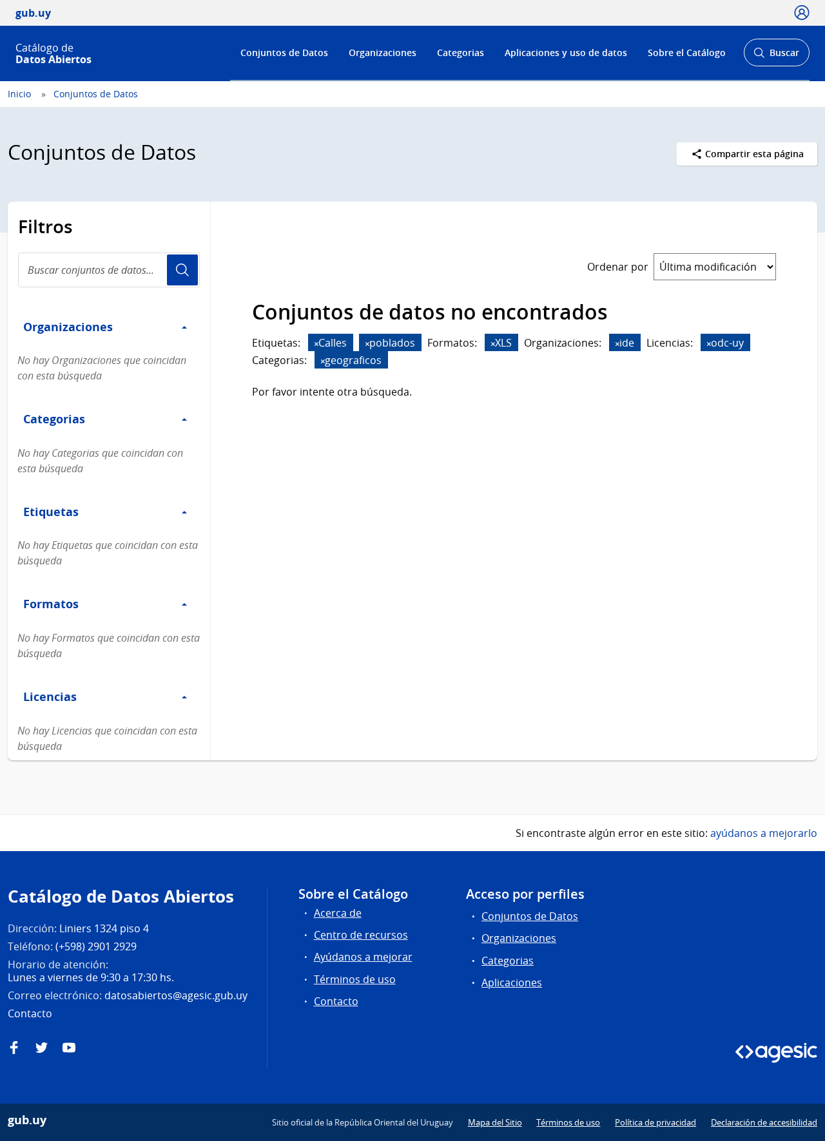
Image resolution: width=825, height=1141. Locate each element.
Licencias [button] (50, 696)
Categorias (460, 52)
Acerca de (338, 913)
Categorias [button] (54, 418)
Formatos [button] (51, 603)
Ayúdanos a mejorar (363, 957)
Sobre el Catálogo (687, 52)
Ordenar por (617, 267)
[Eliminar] (316, 344)
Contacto (336, 1001)
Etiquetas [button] (51, 511)
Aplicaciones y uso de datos (566, 52)
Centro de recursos (361, 935)
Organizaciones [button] (68, 326)
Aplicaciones (511, 982)
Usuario (182, 269)
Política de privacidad (655, 1122)
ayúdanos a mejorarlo (763, 833)
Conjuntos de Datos (284, 52)
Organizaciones (382, 52)
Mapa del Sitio (495, 1122)
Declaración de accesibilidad (764, 1122)
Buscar (776, 56)
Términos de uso (355, 979)
